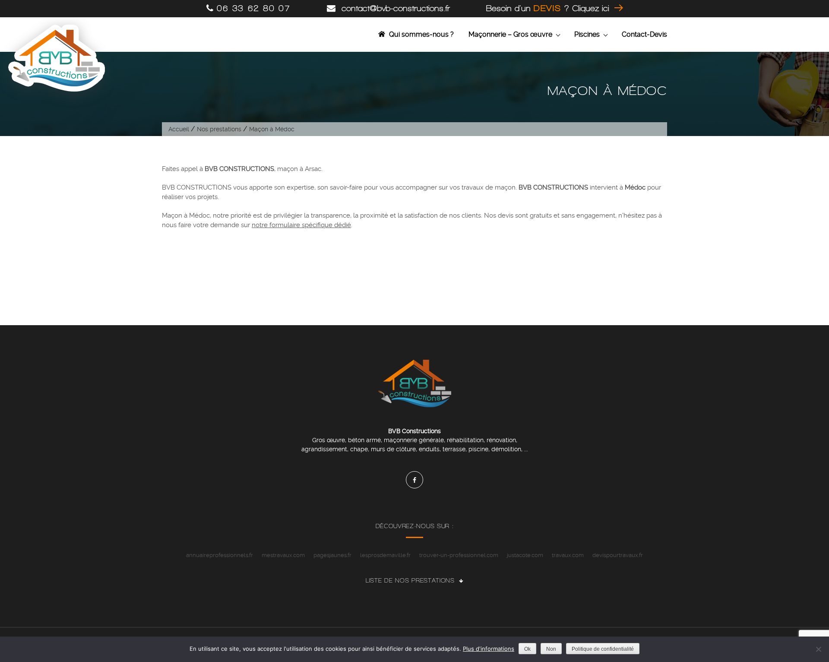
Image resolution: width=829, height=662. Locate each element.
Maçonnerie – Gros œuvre (510, 34)
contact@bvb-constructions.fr (394, 8)
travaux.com (568, 555)
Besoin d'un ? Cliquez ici (549, 8)
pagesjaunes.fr (332, 555)
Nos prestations (219, 129)
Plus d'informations (488, 648)
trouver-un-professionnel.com (458, 555)
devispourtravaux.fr (617, 555)
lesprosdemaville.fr (385, 555)
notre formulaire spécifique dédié (301, 225)
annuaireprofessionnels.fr (219, 555)
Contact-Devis (644, 34)
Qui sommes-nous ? (421, 34)
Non (551, 649)
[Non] (818, 649)
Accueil (178, 129)
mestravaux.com (283, 555)
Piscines (587, 34)
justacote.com (525, 555)
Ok (527, 649)
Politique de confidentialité (603, 649)
